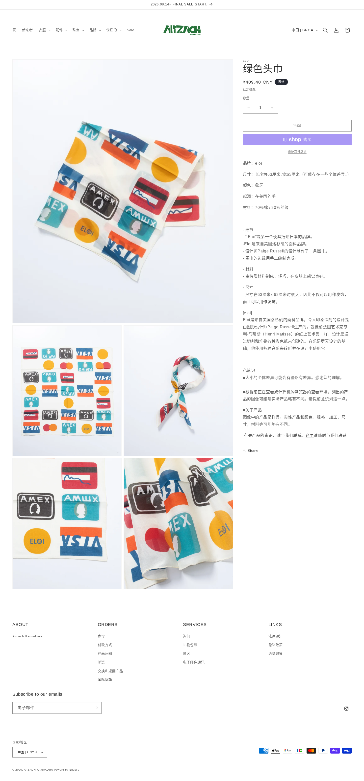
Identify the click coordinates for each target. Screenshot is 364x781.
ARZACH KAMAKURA (38, 769)
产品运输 (105, 653)
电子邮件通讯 (194, 662)
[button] (44, 30)
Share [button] (253, 451)
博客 (186, 653)
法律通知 (275, 636)
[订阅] (95, 708)
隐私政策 (275, 645)
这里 (310, 435)
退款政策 (275, 653)
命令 (101, 636)
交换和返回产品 (110, 671)
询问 (186, 636)
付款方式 (105, 645)
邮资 (101, 662)
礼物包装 (190, 645)
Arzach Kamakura (27, 636)
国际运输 (105, 680)
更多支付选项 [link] (297, 151)
